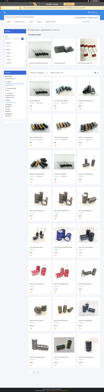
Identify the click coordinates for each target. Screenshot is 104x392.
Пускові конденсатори (59, 63)
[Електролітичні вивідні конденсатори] (39, 50)
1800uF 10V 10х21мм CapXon (61, 137)
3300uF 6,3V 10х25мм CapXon (37, 174)
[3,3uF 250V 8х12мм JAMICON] (64, 88)
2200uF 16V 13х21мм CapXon (37, 284)
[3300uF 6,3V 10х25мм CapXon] (40, 162)
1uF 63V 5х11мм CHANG (60, 174)
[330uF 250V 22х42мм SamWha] (40, 345)
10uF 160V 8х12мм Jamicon (36, 247)
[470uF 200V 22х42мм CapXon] (88, 88)
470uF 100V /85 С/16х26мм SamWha (63, 247)
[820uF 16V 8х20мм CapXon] (40, 125)
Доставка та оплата (50, 21)
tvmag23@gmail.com (10, 102)
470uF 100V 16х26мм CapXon (85, 247)
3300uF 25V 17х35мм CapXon (85, 174)
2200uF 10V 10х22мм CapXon (85, 137)
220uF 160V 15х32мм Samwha (37, 210)
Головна (9, 21)
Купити (31, 108)
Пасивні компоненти (46, 29)
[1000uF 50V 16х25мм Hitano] (88, 308)
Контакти (39, 21)
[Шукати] (84, 22)
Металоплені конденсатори (85, 63)
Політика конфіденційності (63, 390)
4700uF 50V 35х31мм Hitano (36, 320)
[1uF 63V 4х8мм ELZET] (40, 88)
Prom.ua (59, 389)
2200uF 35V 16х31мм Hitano (61, 320)
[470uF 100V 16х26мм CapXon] (88, 235)
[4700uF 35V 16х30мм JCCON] (64, 345)
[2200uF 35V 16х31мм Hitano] (64, 308)
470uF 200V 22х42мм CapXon (85, 100)
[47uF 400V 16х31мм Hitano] (88, 271)
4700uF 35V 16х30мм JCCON (61, 357)
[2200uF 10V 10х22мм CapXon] (88, 125)
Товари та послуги (19, 21)
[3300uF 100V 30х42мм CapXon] (88, 345)
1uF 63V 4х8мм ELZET (35, 100)
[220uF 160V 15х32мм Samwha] (40, 198)
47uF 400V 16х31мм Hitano (85, 284)
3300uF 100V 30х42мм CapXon (86, 357)
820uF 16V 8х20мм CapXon (36, 137)
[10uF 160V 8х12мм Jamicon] (40, 235)
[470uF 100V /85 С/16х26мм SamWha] (64, 235)
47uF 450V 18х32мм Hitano (85, 210)
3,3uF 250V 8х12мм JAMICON (61, 100)
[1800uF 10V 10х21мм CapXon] (64, 125)
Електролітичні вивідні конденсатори (39, 63)
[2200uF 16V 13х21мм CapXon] (40, 271)
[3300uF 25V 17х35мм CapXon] (88, 162)
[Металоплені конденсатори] (88, 50)
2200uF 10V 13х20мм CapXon (61, 284)
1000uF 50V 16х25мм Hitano (85, 320)
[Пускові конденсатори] (64, 50)
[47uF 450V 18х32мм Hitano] (88, 198)
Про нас (31, 21)
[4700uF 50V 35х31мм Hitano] (40, 308)
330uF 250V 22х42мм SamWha (37, 357)
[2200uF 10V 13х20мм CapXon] (64, 271)
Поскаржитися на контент (50, 390)
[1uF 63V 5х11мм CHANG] (64, 162)
